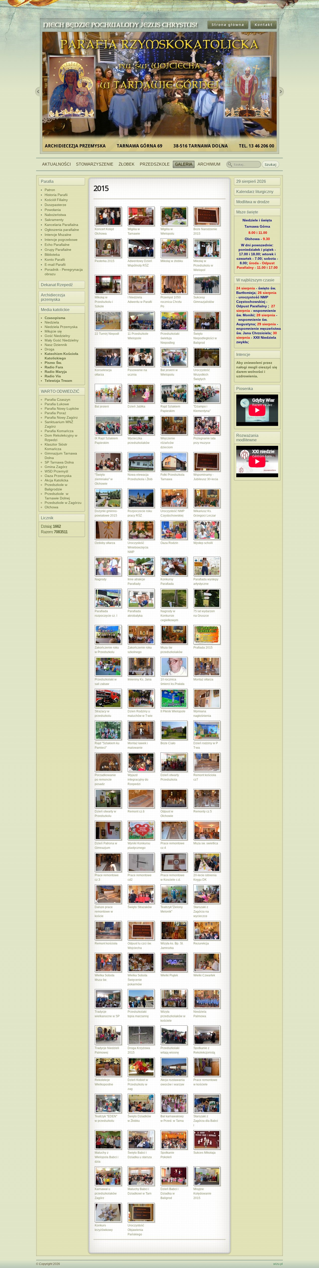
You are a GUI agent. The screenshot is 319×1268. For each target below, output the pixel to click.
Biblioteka (52, 255)
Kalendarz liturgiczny (254, 192)
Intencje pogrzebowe (61, 240)
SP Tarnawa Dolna (59, 462)
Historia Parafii (56, 195)
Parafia (47, 181)
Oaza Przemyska (58, 476)
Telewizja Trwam (58, 381)
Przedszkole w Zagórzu (63, 503)
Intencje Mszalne (58, 235)
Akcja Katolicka (56, 480)
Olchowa (51, 507)
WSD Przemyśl (56, 471)
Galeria (183, 164)
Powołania (53, 210)
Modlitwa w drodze (252, 202)
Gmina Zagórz (56, 467)
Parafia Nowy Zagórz (61, 417)
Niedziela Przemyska (61, 327)
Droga (49, 349)
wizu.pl (278, 1264)
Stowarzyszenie (94, 164)
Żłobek (127, 164)
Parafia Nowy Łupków (62, 408)
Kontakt (264, 24)
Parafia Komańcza (59, 431)
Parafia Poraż (55, 413)
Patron (50, 190)
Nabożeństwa (55, 215)
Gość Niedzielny (57, 336)
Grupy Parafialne (58, 250)
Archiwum (209, 164)
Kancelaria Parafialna (61, 225)
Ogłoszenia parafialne (62, 230)
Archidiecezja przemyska (53, 297)
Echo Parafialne (57, 245)
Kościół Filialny (56, 200)
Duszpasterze (55, 205)
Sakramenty (54, 220)
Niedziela (52, 322)
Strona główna (228, 24)
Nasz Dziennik (56, 345)
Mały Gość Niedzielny (62, 340)
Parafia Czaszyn (57, 399)
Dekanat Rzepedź (57, 285)
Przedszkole (155, 164)
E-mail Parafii (55, 265)
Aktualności (56, 164)
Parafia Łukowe (57, 404)
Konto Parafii (55, 260)
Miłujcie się (53, 331)
